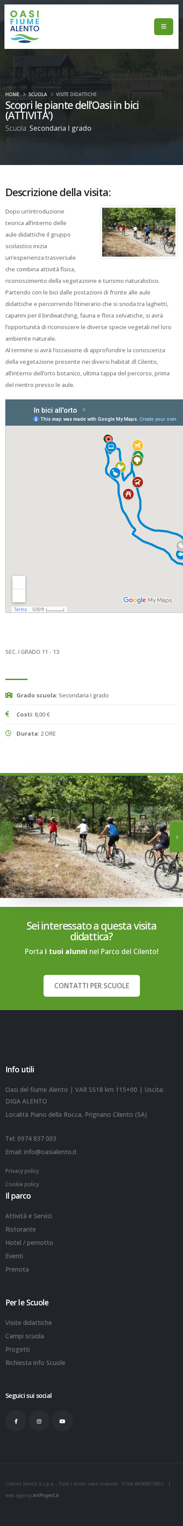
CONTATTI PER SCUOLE (91, 985)
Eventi (14, 1256)
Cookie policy (22, 1184)
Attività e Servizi (28, 1216)
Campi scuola (24, 1336)
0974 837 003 (36, 1138)
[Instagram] (39, 1420)
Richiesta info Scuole (35, 1362)
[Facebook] (16, 1420)
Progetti (17, 1349)
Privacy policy (22, 1170)
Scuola (37, 94)
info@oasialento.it (50, 1152)
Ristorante (20, 1229)
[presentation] (6, 837)
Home (12, 94)
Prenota (17, 1269)
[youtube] (62, 1420)
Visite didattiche (76, 94)
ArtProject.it (46, 1495)
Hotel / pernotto (29, 1242)
